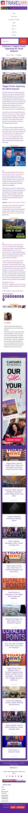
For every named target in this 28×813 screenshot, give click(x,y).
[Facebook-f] (6, 776)
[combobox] (10, 41)
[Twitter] (12, 776)
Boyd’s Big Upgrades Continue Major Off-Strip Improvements (14, 702)
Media (14, 22)
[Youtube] (21, 776)
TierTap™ (14, 35)
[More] (3, 299)
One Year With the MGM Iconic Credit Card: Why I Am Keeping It (14, 645)
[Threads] (13, 296)
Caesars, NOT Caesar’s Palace (16, 202)
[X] (8, 296)
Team (2, 787)
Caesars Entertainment (16, 291)
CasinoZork (14, 32)
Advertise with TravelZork (4, 792)
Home (14, 13)
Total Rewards (13, 264)
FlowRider (5, 133)
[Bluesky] (11, 296)
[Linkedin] (20, 296)
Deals (13, 29)
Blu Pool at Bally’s (9, 213)
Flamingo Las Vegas (11, 244)
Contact (3, 789)
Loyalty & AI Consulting (14, 19)
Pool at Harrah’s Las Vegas (11, 114)
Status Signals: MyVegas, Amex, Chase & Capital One (14, 543)
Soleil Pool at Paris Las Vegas (12, 207)
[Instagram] (9, 776)
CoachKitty (7, 322)
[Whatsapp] (16, 296)
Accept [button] (13, 807)
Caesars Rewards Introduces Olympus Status (14, 518)
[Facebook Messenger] (6, 296)
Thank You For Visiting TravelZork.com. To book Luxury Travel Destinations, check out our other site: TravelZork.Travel (14, 763)
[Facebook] (3, 296)
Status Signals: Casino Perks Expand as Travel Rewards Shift (14, 727)
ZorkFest (14, 25)
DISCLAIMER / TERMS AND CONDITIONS (5, 797)
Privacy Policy (4, 801)
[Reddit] (18, 296)
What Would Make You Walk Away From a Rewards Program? (14, 621)
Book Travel (14, 16)
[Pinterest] (23, 296)
